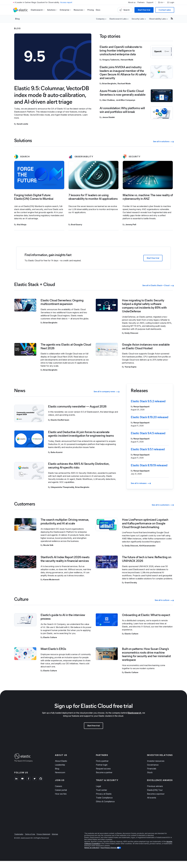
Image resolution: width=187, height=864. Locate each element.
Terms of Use (30, 834)
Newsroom (60, 772)
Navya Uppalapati (141, 406)
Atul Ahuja (21, 224)
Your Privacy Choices (108, 848)
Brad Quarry (76, 224)
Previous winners (155, 786)
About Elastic (61, 761)
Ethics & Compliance (105, 801)
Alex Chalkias (108, 100)
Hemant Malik (127, 60)
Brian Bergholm (109, 83)
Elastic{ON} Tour (155, 790)
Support (150, 2)
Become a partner (104, 772)
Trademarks (18, 834)
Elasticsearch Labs (118, 19)
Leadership (60, 764)
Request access (103, 768)
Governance (153, 764)
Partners (141, 2)
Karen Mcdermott (51, 579)
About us (131, 2)
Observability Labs (157, 19)
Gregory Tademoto (110, 60)
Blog (17, 18)
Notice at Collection (91, 848)
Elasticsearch (134, 713)
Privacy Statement (43, 834)
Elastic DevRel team (60, 420)
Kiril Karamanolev (147, 546)
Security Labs (138, 19)
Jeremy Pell (130, 224)
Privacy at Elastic (104, 794)
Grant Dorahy (131, 582)
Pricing (90, 10)
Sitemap (55, 834)
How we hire (61, 794)
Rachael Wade (124, 83)
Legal (98, 786)
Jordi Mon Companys (125, 100)
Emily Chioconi (131, 333)
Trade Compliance (104, 797)
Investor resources (155, 761)
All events (151, 797)
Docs (98, 10)
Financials (151, 768)
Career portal (61, 790)
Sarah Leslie (22, 124)
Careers (58, 786)
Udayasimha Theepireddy (62, 487)
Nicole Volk (48, 545)
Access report (66, 2)
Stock (150, 772)
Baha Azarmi (56, 452)
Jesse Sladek (108, 117)
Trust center (101, 790)
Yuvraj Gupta (130, 367)
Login (172, 2)
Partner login (101, 764)
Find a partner (102, 761)
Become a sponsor (155, 794)
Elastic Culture (50, 637)
